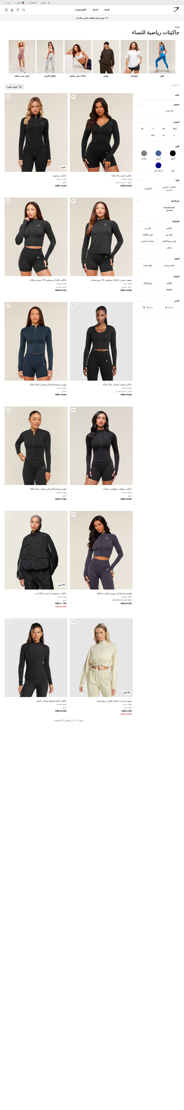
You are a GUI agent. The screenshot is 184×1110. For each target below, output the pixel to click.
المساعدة (32, 2)
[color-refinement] (173, 153)
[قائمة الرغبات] (18, 10)
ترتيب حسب (12, 87)
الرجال (95, 9)
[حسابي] (12, 10)
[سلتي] (6, 9)
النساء (106, 9)
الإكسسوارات (80, 9)
